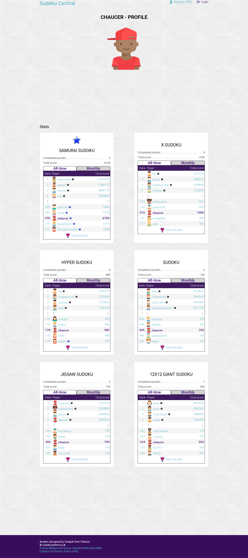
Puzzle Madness (50, 548)
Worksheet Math (92, 548)
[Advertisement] (124, 95)
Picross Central (71, 548)
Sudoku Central (57, 3)
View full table (80, 235)
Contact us (46, 551)
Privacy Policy (62, 551)
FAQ (75, 551)
